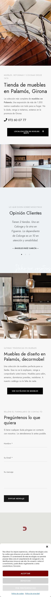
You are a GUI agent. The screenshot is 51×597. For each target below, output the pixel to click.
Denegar (25, 580)
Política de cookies (18, 593)
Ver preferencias (25, 588)
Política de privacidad (32, 593)
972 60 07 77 (16, 120)
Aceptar (25, 573)
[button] (47, 546)
